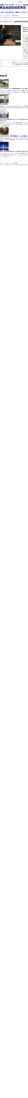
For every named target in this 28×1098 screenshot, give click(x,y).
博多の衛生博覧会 (4, 104)
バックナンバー (7, 15)
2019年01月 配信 (15, 15)
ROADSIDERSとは (9, 12)
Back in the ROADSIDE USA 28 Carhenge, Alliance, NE (14, 151)
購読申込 (18, 12)
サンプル (23, 12)
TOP (1, 15)
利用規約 (20, 1)
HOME (2, 12)
